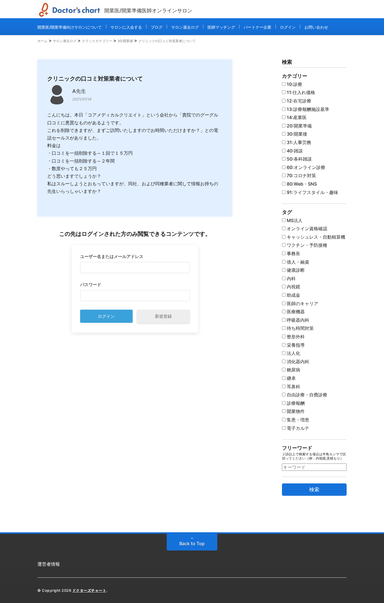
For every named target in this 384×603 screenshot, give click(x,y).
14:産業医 (296, 117)
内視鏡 (293, 286)
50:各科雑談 (299, 159)
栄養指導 (295, 345)
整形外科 (295, 336)
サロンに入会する (126, 27)
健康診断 (295, 270)
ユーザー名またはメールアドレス (111, 256)
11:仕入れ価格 (300, 92)
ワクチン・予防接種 (306, 245)
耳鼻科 (293, 386)
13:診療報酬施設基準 (307, 109)
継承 (291, 378)
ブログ (156, 27)
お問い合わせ (316, 27)
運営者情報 (48, 564)
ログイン (288, 27)
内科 (291, 278)
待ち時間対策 (300, 328)
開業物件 (295, 411)
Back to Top (192, 543)
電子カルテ (297, 428)
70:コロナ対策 (301, 175)
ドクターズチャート (89, 590)
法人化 (293, 353)
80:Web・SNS (301, 184)
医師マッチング (221, 27)
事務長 (293, 253)
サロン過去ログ (185, 27)
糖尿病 (293, 370)
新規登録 (163, 316)
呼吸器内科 (297, 320)
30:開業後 (296, 134)
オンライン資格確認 (306, 228)
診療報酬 (295, 403)
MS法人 (294, 220)
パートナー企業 (257, 27)
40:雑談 (294, 151)
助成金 (293, 295)
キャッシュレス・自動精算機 (315, 237)
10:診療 (294, 84)
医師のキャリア (302, 303)
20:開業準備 (299, 126)
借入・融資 (297, 262)
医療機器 (295, 311)
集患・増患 (297, 419)
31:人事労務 (298, 142)
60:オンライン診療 (305, 167)
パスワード (90, 284)
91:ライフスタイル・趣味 (312, 192)
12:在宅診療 (298, 101)
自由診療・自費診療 (306, 395)
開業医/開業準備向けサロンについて (69, 27)
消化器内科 (297, 361)
